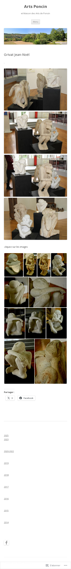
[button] (13, 265)
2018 (6, 474)
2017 (6, 486)
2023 (6, 439)
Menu (35, 21)
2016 (6, 498)
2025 (6, 435)
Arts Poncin (35, 6)
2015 (6, 510)
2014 (6, 522)
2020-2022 (9, 451)
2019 (6, 463)
